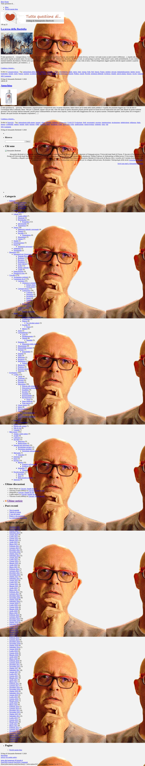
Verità (28, 302)
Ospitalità (25, 394)
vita (107, 124)
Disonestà (21, 218)
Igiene (20, 407)
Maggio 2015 (13, 722)
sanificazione (79, 124)
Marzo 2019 (13, 636)
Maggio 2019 (13, 632)
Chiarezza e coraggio (29, 283)
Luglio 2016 (13, 697)
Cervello (12, 275)
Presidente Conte (56, 124)
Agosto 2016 (13, 695)
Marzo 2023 (13, 544)
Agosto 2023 (13, 534)
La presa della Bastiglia (14, 29)
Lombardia (9, 124)
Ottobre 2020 (13, 599)
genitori (108, 72)
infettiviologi (125, 122)
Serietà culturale (23, 267)
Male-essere (13, 432)
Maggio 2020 (13, 609)
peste (48, 124)
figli (92, 72)
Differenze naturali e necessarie (28, 229)
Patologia (17, 457)
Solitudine (21, 468)
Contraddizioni (23, 332)
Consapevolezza (12, 72)
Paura (15, 459)
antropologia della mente (31, 72)
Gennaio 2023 (14, 548)
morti (16, 74)
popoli (82, 74)
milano (16, 124)
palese (49, 74)
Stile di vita (17, 428)
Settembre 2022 (14, 556)
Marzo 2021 (13, 590)
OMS (37, 124)
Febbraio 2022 (14, 569)
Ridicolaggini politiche (25, 478)
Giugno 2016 (13, 699)
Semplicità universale (25, 246)
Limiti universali (23, 308)
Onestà (20, 411)
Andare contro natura (21, 434)
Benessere (12, 252)
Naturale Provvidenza (25, 256)
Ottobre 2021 (13, 577)
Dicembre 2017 (14, 664)
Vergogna (21, 371)
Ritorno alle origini (20, 426)
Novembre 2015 (14, 712)
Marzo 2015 (13, 726)
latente (132, 72)
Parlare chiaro (31, 285)
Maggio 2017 (13, 678)
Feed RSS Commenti (20, 762)
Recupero (21, 260)
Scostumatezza (23, 422)
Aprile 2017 (13, 680)
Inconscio (21, 359)
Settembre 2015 (14, 716)
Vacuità (28, 306)
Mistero (24, 329)
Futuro (102, 72)
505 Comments (6, 127)
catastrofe (50, 72)
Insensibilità (26, 352)
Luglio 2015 (13, 718)
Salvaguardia (22, 224)
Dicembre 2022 (14, 550)
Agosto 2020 (13, 603)
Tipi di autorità (14, 510)
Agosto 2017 (13, 672)
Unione (20, 239)
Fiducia (24, 321)
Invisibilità (29, 296)
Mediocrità (21, 365)
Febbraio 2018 (14, 661)
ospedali (43, 124)
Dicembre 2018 (14, 641)
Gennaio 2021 (14, 594)
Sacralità (21, 233)
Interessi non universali (21, 445)
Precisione (21, 204)
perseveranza (63, 74)
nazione (26, 74)
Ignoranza (29, 294)
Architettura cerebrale (21, 277)
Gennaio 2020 (14, 617)
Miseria (20, 462)
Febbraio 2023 (14, 546)
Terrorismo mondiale (25, 449)
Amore (20, 315)
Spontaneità (17, 250)
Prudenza (21, 367)
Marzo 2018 (13, 659)
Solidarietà (17, 248)
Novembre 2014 (14, 733)
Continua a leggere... (8, 68)
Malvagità (17, 453)
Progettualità (22, 220)
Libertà (16, 214)
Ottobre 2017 (13, 668)
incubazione (116, 122)
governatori (91, 122)
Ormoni (20, 231)
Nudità (16, 241)
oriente (39, 74)
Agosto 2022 (13, 557)
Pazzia (28, 327)
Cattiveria (17, 438)
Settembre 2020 (14, 601)
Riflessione (26, 304)
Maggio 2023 (13, 540)
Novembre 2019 (14, 620)
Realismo (21, 258)
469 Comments (6, 76)
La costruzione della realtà (18, 518)
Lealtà (16, 210)
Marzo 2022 (13, 567)
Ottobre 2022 (13, 554)
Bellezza (12, 201)
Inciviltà (16, 439)
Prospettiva (26, 222)
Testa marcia (26, 403)
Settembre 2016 (14, 693)
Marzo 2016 (13, 705)
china (43, 122)
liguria (3, 124)
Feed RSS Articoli (7, 762)
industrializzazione (123, 72)
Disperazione (22, 346)
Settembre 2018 (14, 647)
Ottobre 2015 (13, 714)
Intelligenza (22, 361)
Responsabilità (27, 395)
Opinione (29, 300)
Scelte (20, 266)
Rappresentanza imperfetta (27, 416)
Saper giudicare (27, 401)
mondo (10, 74)
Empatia (20, 353)
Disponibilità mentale (25, 348)
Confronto (21, 378)
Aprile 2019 (13, 634)
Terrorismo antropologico (30, 451)
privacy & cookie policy (9, 757)
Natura (20, 74)
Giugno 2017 (13, 676)
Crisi (23, 334)
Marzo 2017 (13, 682)
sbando (113, 74)
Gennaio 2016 (14, 708)
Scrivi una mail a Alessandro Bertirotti (130, 163)
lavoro (138, 72)
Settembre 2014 (14, 737)
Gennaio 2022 (14, 571)
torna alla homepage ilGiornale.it (12, 760)
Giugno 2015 (13, 720)
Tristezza (25, 470)
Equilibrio (25, 390)
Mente (16, 313)
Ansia (20, 331)
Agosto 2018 (13, 649)
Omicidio (21, 455)
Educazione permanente (30, 388)
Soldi (19, 418)
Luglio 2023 (13, 536)
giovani (113, 72)
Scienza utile (22, 206)
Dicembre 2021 (14, 573)
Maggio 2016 (13, 701)
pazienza (55, 74)
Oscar (28, 399)
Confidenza (26, 319)
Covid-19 (70, 122)
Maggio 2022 (13, 563)
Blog (6, 7)
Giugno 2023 (13, 538)
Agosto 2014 (13, 739)
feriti (88, 72)
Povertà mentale (19, 472)
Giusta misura (22, 405)
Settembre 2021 (14, 578)
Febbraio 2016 (14, 706)
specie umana (121, 74)
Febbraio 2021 (14, 592)
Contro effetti (22, 216)
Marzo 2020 (13, 613)
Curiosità (29, 292)
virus (103, 124)
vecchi (134, 74)
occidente (33, 74)
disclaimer (4, 755)
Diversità (21, 382)
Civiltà (16, 374)
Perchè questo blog (11, 9)
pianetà (70, 74)
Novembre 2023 (14, 529)
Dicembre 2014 (14, 731)
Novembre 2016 (14, 689)
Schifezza (25, 466)
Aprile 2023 (13, 542)
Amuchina (6, 85)
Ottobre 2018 (13, 645)
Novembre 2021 (14, 575)
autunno (43, 72)
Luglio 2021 (13, 582)
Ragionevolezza (23, 369)
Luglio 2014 (13, 741)
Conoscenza (26, 290)
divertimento (63, 72)
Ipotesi (28, 298)
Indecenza (21, 441)
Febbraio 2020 (14, 615)
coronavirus (62, 122)
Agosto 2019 (13, 626)
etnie (79, 72)
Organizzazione (19, 243)
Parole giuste (30, 287)
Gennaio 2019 (14, 640)
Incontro (25, 392)
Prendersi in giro (19, 273)
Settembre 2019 (14, 624)
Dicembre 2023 (14, 527)
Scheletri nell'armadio (29, 464)
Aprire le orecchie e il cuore (31, 317)
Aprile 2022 (13, 565)
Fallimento (17, 420)
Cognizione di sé (19, 279)
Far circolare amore (32, 323)
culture (56, 72)
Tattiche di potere (15, 512)
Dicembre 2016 (14, 687)
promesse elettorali (97, 74)
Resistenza (21, 262)
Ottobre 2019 (13, 622)
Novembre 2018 (14, 643)
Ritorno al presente (28, 311)
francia (97, 72)
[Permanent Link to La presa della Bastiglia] (17, 54)
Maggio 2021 (13, 586)
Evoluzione (78, 122)
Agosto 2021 (13, 580)
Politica (76, 74)
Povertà (87, 74)
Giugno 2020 (13, 607)
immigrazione (106, 122)
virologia (98, 124)
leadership (4, 74)
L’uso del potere (14, 514)
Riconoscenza (26, 397)
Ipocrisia (21, 474)
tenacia (129, 74)
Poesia (16, 245)
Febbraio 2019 (14, 638)
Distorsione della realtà (29, 344)
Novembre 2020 (14, 598)
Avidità (16, 436)
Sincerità (21, 212)
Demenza (21, 342)
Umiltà (20, 269)
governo (98, 122)
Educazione (22, 384)
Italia (138, 122)
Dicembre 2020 (14, 596)
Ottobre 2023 (13, 531)
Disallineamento (27, 336)
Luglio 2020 (13, 605)
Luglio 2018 (13, 651)
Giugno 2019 (13, 630)
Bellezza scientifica (20, 203)
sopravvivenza (89, 124)
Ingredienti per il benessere (23, 254)
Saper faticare (22, 264)
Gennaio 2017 (14, 685)
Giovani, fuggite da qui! (29, 489)
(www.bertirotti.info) (136, 160)
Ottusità (24, 338)
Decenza (21, 380)
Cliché (20, 376)
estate (70, 72)
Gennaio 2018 (14, 662)
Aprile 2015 (13, 724)
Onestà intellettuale (28, 413)
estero (75, 72)
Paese (44, 74)
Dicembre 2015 (14, 710)
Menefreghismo (23, 409)
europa (84, 72)
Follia (20, 355)
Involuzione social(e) (25, 447)
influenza (133, 122)
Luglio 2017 (13, 674)
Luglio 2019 (13, 628)
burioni (38, 122)
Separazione (22, 237)
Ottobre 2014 (13, 735)
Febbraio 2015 (14, 727)
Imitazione (21, 357)
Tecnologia (21, 208)
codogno (55, 122)
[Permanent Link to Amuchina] (9, 104)
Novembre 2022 (14, 552)
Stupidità (29, 340)
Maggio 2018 (13, 655)
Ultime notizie (15, 500)
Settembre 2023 (14, 533)
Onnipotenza (26, 235)
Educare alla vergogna (29, 386)
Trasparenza (22, 225)
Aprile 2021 (13, 588)
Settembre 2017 (14, 670)
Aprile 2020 (13, 611)
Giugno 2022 (13, 561)
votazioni (140, 74)
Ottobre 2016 (13, 691)
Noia (19, 476)
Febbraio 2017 (14, 683)
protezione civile (68, 124)
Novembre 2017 (14, 666)
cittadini (48, 122)
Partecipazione (18, 271)
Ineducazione (22, 443)
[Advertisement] (21, 179)
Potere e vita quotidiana (17, 516)
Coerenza (21, 281)
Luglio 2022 (13, 559)
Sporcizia (10, 122)
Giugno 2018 (13, 653)
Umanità (16, 430)
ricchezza (107, 74)
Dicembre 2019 (14, 619)
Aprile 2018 (13, 657)
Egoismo (21, 350)
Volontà (24, 363)
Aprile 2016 (13, 703)
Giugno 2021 (13, 584)
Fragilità (25, 325)
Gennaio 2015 (14, 729)
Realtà (20, 310)
